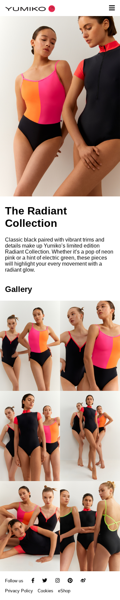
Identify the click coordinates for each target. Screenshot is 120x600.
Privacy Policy (19, 590)
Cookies (45, 590)
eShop (64, 590)
